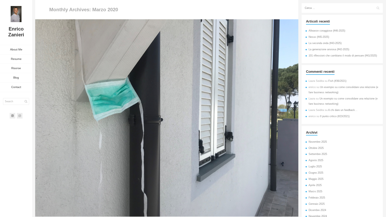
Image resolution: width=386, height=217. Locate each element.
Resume (16, 58)
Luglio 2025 (315, 166)
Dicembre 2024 (317, 210)
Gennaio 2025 (317, 204)
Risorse (16, 68)
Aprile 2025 (315, 185)
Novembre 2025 (318, 141)
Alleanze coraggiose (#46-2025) (327, 30)
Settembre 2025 (318, 154)
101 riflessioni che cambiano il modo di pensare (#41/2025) (343, 55)
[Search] (26, 101)
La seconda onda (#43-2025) (325, 43)
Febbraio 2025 (317, 197)
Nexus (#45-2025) (319, 37)
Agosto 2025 (316, 160)
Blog (16, 77)
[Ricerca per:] (342, 8)
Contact (16, 87)
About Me (16, 49)
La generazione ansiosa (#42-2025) (329, 49)
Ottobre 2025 (316, 148)
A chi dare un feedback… (342, 110)
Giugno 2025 (316, 172)
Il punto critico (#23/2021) (335, 116)
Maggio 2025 (316, 179)
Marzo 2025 (315, 191)
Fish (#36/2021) (337, 81)
